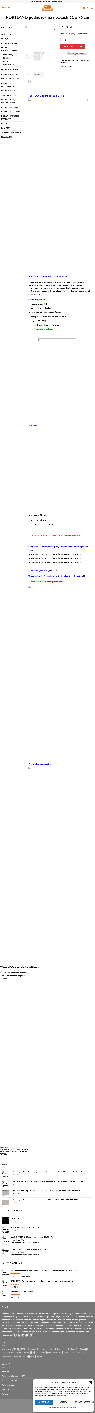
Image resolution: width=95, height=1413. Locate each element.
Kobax (55, 1352)
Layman (66, 1352)
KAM (49, 1352)
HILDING (27, 1352)
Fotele (5, 61)
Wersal (32, 1356)
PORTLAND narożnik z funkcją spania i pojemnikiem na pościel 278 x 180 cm (14, 1151)
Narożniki (6, 58)
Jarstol (42, 1352)
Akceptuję (44, 1402)
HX (37, 1352)
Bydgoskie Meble (33, 1349)
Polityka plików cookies (56, 1407)
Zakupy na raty (8, 1389)
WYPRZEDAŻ (7, 34)
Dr (63, 1349)
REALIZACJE (6, 137)
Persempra (17, 1356)
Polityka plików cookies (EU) (13, 1376)
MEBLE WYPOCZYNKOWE (9, 49)
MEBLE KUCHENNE (9, 74)
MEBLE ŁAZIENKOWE (10, 107)
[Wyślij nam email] (27, 1335)
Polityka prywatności (70, 1407)
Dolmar (69, 66)
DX (67, 1349)
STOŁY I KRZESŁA (8, 95)
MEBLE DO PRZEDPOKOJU (8, 84)
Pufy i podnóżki (8, 65)
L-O (60, 1352)
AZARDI (23, 1349)
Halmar (11, 1352)
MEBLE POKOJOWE (9, 70)
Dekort (50, 1349)
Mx (79, 1352)
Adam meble (6, 1349)
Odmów (63, 1402)
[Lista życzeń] (84, 8)
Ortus (85, 1352)
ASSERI (15, 1349)
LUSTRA (4, 124)
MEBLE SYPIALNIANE (10, 43)
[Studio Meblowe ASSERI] (47, 8)
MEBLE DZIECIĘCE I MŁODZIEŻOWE (9, 101)
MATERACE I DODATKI (11, 112)
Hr (33, 1352)
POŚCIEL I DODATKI (10, 79)
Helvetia (18, 1352)
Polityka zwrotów (9, 1385)
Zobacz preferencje (83, 1402)
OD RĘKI (5, 39)
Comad (43, 1349)
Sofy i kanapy (8, 55)
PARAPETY (5, 128)
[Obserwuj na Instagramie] (19, 1335)
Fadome (82, 1349)
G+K (88, 1349)
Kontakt (5, 1394)
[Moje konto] (88, 8)
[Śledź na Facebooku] (15, 1335)
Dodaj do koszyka (72, 46)
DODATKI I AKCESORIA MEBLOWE (11, 117)
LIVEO (74, 1352)
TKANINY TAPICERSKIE (11, 133)
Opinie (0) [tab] (38, 74)
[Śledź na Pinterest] (31, 1335)
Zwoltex (40, 1356)
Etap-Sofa (74, 1349)
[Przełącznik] (21, 49)
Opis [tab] (28, 74)
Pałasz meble (6, 1356)
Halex (4, 1352)
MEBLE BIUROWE (9, 91)
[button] (90, 1382)
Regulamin (6, 1371)
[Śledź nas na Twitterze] (23, 1335)
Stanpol (25, 1356)
